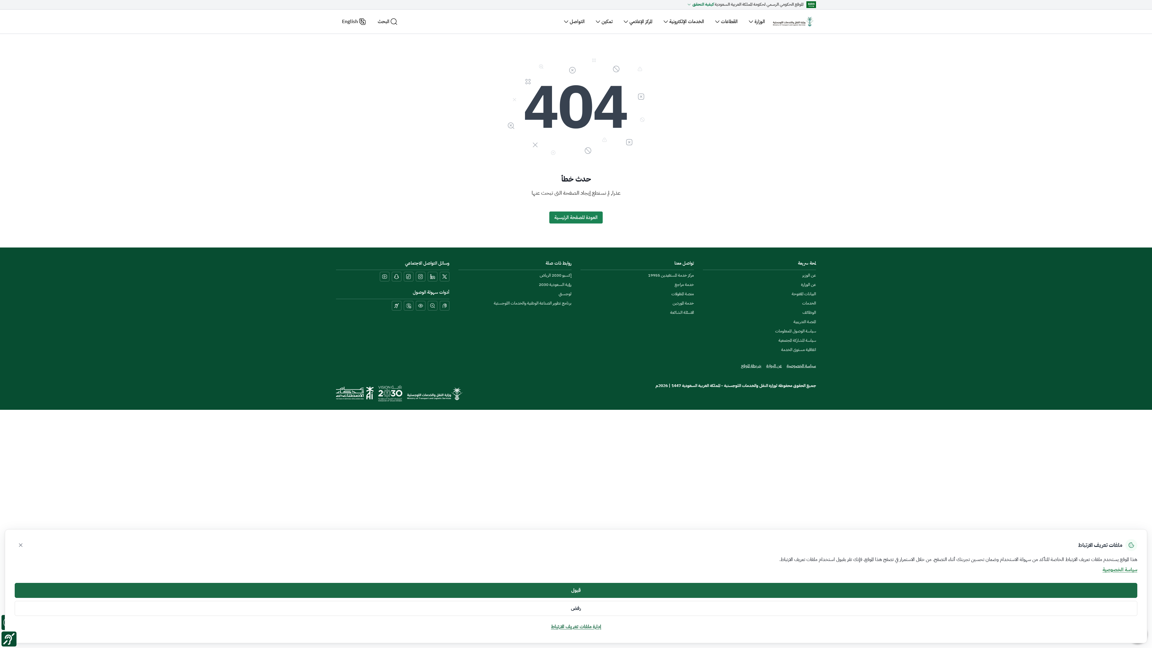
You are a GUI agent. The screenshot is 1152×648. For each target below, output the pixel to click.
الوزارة (759, 21)
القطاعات (729, 21)
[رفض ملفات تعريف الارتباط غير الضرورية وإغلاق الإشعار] (21, 545)
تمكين (607, 21)
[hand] (444, 305)
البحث (383, 21)
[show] (420, 305)
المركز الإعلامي (640, 21)
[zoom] (432, 305)
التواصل (577, 21)
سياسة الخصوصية (1119, 569)
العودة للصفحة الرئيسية (576, 217)
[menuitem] (809, 275)
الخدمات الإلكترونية (686, 21)
